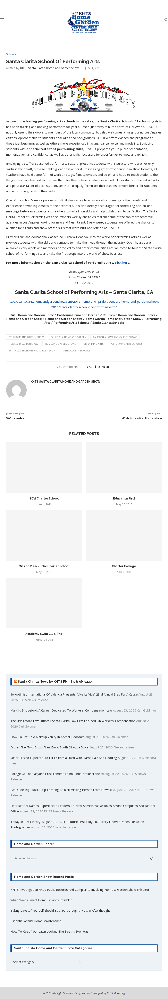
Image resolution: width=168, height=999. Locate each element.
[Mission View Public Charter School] (44, 535)
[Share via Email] (108, 367)
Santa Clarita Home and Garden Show (32, 350)
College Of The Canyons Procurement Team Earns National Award (57, 774)
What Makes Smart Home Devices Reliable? (41, 900)
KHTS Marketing (116, 993)
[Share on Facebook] (95, 367)
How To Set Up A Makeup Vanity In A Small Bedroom (47, 737)
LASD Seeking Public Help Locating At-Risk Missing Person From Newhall (61, 790)
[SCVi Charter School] (44, 467)
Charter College (124, 566)
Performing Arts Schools (126, 343)
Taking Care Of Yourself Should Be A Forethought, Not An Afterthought (60, 910)
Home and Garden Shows (60, 343)
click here (122, 262)
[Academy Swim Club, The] (44, 603)
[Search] (166, 20)
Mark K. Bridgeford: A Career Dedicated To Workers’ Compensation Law (61, 710)
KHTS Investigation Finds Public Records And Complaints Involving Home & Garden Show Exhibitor (79, 889)
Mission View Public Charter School (44, 566)
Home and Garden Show (23, 343)
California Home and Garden (68, 337)
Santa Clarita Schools (76, 350)
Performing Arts (93, 343)
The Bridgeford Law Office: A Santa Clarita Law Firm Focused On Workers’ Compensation (72, 721)
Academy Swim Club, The (44, 633)
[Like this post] (90, 367)
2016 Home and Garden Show (26, 337)
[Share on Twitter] (99, 367)
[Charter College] (124, 535)
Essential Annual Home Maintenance (35, 921)
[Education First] (124, 467)
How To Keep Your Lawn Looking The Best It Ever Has (49, 931)
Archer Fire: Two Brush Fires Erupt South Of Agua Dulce (49, 747)
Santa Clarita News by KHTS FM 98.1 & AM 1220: (55, 681)
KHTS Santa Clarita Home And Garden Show (49, 68)
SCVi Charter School (44, 498)
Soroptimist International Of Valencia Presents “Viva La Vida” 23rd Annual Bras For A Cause (74, 694)
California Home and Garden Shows (115, 337)
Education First (124, 498)
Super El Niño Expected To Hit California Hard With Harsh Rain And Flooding (63, 758)
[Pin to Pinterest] (103, 367)
